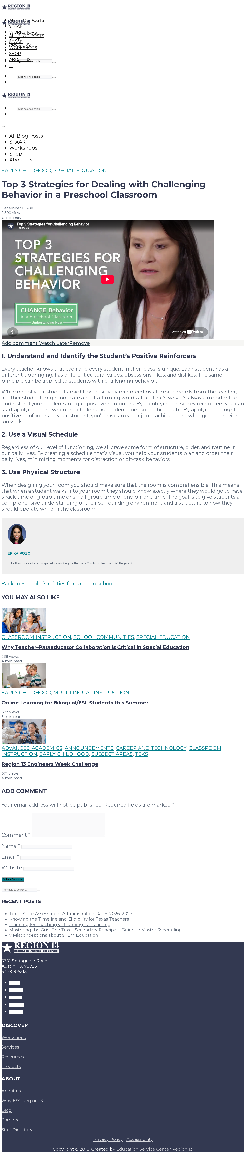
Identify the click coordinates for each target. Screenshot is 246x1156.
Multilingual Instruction (91, 692)
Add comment (20, 343)
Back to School (20, 583)
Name (11, 846)
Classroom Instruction (36, 637)
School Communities (103, 637)
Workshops (23, 47)
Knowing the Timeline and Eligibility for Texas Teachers (69, 919)
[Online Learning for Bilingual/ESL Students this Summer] (24, 686)
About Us (20, 59)
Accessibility (139, 1139)
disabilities (52, 583)
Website (12, 868)
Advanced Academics (32, 748)
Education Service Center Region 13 (154, 1149)
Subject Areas (112, 754)
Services (10, 1047)
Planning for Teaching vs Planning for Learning (60, 924)
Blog (7, 1110)
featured (77, 583)
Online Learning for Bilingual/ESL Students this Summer (75, 703)
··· (11, 65)
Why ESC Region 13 (22, 1100)
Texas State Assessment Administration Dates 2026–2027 (70, 913)
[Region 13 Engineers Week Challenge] (24, 742)
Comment (16, 835)
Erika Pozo (19, 553)
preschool (101, 583)
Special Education (80, 170)
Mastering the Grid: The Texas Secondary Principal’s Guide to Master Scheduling (95, 929)
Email (10, 857)
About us (11, 1091)
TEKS (141, 754)
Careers (10, 1120)
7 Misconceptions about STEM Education (53, 935)
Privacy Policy (108, 1139)
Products (11, 1066)
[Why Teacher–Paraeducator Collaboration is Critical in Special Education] (24, 631)
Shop (15, 53)
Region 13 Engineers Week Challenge (50, 764)
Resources (13, 1057)
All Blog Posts (26, 35)
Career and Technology (151, 748)
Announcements (89, 748)
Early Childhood (26, 170)
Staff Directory (17, 1129)
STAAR (16, 41)
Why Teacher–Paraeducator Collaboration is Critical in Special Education (95, 647)
